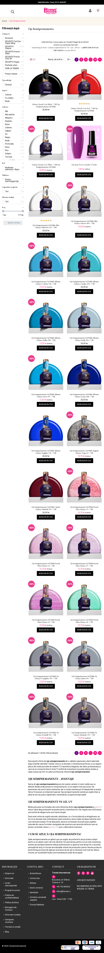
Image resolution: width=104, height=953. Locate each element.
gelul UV (98, 807)
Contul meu (35, 878)
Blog (7, 932)
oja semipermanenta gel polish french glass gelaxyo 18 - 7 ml (84, 621)
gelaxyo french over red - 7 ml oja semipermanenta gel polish (84, 109)
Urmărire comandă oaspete (38, 898)
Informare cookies (13, 915)
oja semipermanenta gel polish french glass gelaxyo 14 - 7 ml (46, 564)
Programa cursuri (12, 890)
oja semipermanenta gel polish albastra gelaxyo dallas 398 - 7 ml (45, 339)
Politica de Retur (12, 902)
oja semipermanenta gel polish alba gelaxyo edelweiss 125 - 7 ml (45, 226)
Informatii (9, 878)
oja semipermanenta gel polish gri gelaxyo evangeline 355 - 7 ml (46, 677)
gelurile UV (53, 827)
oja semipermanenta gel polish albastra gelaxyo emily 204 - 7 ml (84, 339)
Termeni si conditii (12, 927)
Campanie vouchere (9, 920)
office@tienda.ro (63, 891)
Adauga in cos (46, 118)
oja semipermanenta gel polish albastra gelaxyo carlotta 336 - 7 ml (45, 282)
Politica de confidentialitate (12, 896)
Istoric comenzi (36, 888)
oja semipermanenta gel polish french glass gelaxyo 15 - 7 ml (84, 564)
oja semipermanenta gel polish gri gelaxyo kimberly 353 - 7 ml (84, 733)
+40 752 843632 (63, 887)
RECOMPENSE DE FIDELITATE (89, 886)
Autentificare (35, 873)
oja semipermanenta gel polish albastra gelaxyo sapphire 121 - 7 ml (45, 452)
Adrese (33, 883)
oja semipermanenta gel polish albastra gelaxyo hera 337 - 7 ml (45, 395)
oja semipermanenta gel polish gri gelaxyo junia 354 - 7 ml (84, 677)
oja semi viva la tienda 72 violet (84, 165)
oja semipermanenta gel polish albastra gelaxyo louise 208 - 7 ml (84, 395)
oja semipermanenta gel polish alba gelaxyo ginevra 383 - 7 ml (84, 222)
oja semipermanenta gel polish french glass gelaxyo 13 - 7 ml (84, 508)
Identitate (34, 892)
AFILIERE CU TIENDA (85, 889)
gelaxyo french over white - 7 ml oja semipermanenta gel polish (46, 166)
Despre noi (9, 873)
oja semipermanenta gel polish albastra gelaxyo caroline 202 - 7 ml (84, 282)
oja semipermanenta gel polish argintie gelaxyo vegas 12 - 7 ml (84, 452)
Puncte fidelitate (37, 905)
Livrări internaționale (11, 884)
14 (95, 59)
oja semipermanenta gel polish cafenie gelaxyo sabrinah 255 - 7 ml (45, 508)
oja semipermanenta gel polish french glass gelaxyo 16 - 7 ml (46, 621)
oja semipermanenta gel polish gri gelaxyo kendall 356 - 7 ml (46, 733)
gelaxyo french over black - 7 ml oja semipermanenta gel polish (46, 105)
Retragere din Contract (11, 908)
